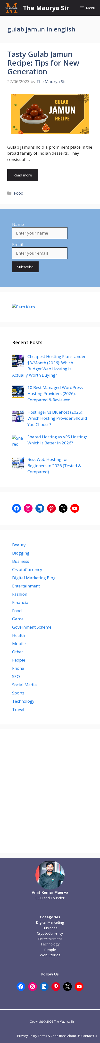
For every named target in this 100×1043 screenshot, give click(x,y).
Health (18, 635)
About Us (74, 1036)
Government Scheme (31, 627)
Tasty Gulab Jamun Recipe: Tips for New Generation (43, 62)
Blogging (20, 553)
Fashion (19, 594)
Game (18, 619)
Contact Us (89, 1036)
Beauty (19, 545)
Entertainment (26, 586)
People (18, 660)
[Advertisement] (50, 791)
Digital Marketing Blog (34, 577)
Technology (23, 701)
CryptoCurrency (27, 569)
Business (20, 561)
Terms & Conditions (52, 1036)
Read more (22, 175)
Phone (18, 668)
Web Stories (50, 954)
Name (18, 224)
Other (17, 652)
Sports (18, 693)
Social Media (24, 684)
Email (17, 244)
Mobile (19, 643)
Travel (18, 709)
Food (19, 193)
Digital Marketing (50, 922)
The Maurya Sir (46, 8)
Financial (21, 602)
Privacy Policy (27, 1036)
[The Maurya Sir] (11, 8)
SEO (16, 676)
